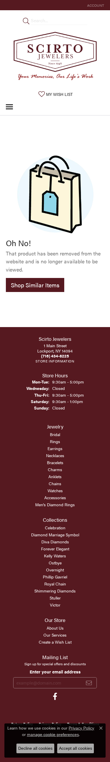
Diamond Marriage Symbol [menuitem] (55, 535)
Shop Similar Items (35, 285)
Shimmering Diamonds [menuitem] (55, 591)
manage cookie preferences (53, 734)
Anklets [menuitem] (55, 476)
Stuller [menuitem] (55, 598)
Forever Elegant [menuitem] (55, 549)
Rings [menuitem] (55, 441)
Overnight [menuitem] (55, 570)
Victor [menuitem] (55, 605)
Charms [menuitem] (55, 469)
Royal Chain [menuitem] (55, 584)
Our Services (55, 635)
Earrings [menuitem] (55, 448)
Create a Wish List (55, 642)
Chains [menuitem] (55, 483)
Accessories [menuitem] (55, 497)
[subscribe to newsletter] (89, 683)
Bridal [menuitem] (55, 434)
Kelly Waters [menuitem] (55, 556)
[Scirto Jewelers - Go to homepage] (55, 57)
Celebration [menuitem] (55, 528)
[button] (95, 5)
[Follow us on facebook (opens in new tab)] (55, 696)
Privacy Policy (81, 728)
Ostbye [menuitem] (55, 563)
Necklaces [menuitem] (55, 455)
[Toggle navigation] (9, 107)
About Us (55, 628)
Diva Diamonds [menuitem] (55, 542)
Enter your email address (55, 672)
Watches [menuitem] (55, 490)
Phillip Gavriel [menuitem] (55, 577)
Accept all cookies (75, 748)
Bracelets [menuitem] (55, 462)
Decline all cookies (35, 748)
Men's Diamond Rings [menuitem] (55, 504)
